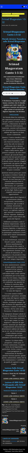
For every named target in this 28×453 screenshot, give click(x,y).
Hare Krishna (15, 451)
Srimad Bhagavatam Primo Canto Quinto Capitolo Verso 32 (13, 411)
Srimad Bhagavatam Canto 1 (18, 13)
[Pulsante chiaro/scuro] (23, 6)
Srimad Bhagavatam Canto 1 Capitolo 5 (11, 15)
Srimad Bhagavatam (7, 13)
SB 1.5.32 (8, 404)
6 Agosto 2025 (13, 25)
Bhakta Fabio (5, 25)
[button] (2, 6)
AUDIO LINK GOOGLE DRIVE (14, 378)
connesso (14, 441)
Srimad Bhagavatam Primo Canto (9, 409)
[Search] (26, 6)
